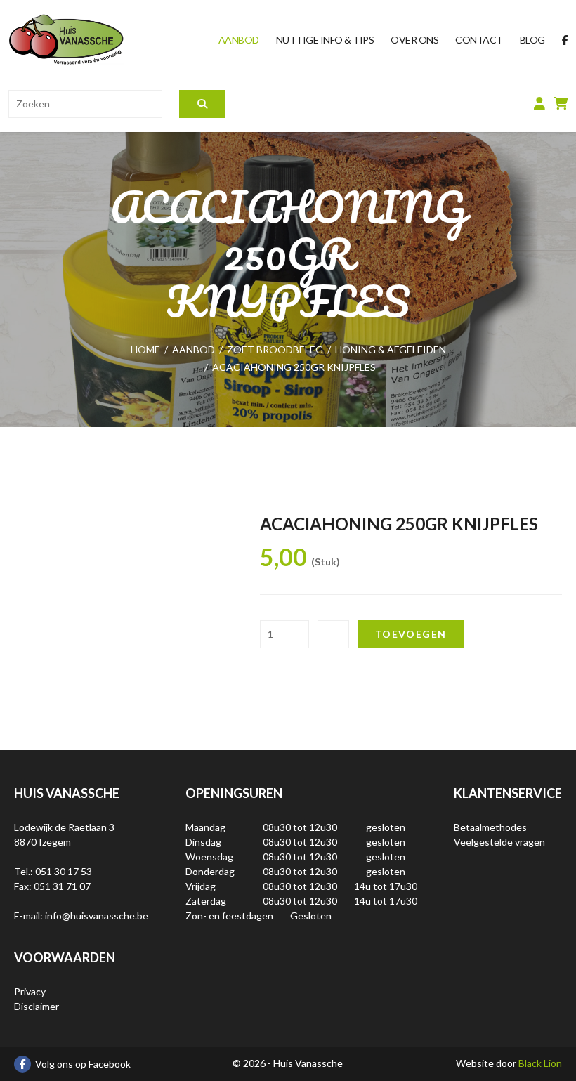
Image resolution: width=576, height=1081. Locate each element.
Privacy (30, 991)
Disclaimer (36, 1006)
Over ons (414, 40)
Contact (479, 40)
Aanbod (238, 40)
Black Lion (540, 1063)
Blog (532, 40)
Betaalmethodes (490, 827)
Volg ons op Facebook (83, 1064)
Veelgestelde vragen (499, 842)
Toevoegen (411, 634)
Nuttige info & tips (325, 40)
